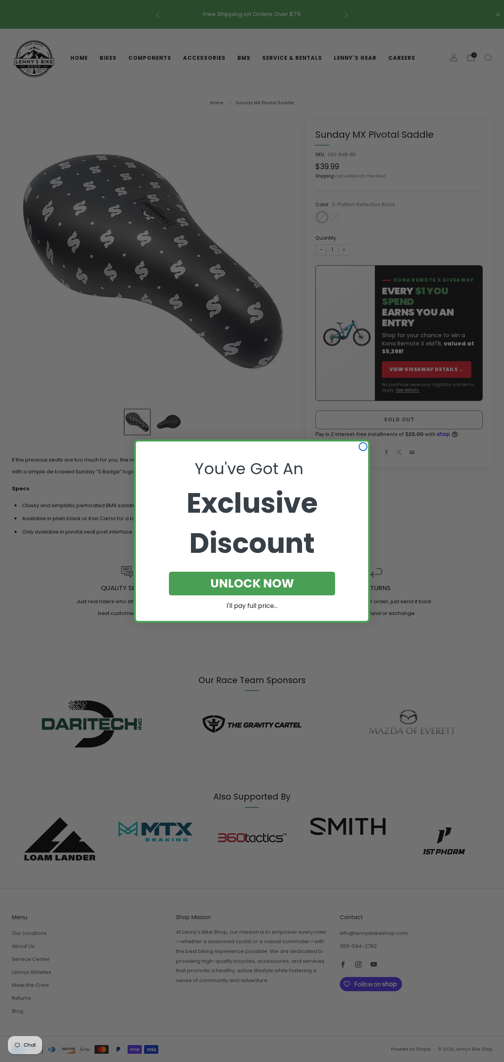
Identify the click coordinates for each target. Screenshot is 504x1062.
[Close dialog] (363, 447)
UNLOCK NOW (252, 583)
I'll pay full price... (252, 605)
